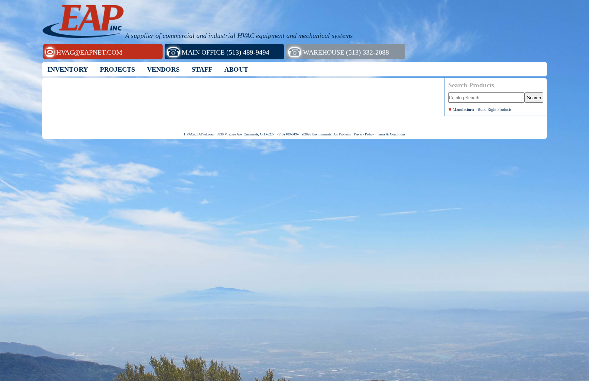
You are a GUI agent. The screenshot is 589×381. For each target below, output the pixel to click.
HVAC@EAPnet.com (199, 134)
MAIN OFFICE (218, 52)
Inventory (67, 69)
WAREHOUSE (338, 52)
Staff (202, 69)
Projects (117, 69)
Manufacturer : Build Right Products (480, 109)
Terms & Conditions (391, 134)
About (236, 69)
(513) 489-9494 (288, 134)
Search (534, 97)
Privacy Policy (364, 134)
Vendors (163, 69)
